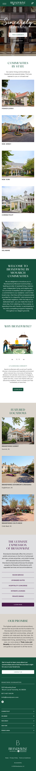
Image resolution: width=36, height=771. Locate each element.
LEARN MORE (18, 391)
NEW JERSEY (4, 722)
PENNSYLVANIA (5, 732)
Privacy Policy (14, 759)
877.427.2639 (7, 695)
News (7, 759)
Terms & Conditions (25, 759)
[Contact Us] (32, 3)
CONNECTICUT (5, 713)
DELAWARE (4, 718)
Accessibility (18, 764)
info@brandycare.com (9, 699)
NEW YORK (4, 727)
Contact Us (18, 674)
